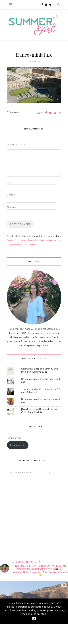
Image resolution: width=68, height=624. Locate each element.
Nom (10, 182)
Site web (11, 207)
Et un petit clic (17, 445)
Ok (34, 618)
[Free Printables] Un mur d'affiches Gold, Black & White (39, 411)
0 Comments (13, 112)
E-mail (11, 194)
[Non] (63, 611)
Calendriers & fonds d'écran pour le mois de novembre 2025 (39, 370)
